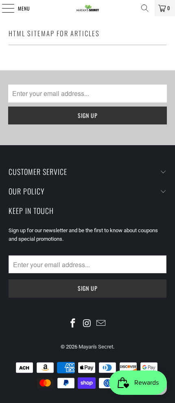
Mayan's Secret (96, 347)
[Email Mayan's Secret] (101, 323)
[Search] (145, 8)
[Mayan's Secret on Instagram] (87, 323)
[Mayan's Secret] (87, 8)
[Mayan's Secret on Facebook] (73, 323)
